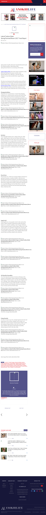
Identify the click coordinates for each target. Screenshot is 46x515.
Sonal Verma (24, 366)
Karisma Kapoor (10, 365)
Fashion (32, 94)
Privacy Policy (43, 512)
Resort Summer (18, 366)
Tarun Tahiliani (11, 367)
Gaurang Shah (10, 364)
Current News (11, 483)
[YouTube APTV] (40, 491)
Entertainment (11, 493)
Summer (5, 367)
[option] (14, 448)
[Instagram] (37, 491)
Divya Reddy (12, 363)
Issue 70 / (2, 24)
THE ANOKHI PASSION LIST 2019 (22, 492)
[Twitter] (34, 491)
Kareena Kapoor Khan (6, 85)
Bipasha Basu (7, 363)
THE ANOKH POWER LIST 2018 (22, 494)
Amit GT (7, 362)
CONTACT (4, 486)
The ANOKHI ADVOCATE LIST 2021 (22, 489)
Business (11, 491)
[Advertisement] (23, 471)
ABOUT (4, 483)
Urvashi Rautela (17, 367)
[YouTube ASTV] (42, 491)
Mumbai (7, 366)
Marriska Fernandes (15, 32)
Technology (32, 61)
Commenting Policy (28, 512)
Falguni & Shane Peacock (20, 363)
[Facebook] (31, 491)
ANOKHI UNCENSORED (22, 499)
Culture (11, 485)
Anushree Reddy (18, 362)
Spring (2, 367)
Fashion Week (4, 364)
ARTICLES (22, 483)
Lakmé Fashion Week (5, 71)
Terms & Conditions (36, 512)
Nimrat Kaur (12, 366)
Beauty (32, 146)
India (14, 364)
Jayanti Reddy (18, 364)
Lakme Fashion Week (18, 365)
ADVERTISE (4, 485)
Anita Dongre (12, 362)
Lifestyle (11, 486)
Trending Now (4, 1)
